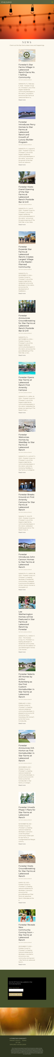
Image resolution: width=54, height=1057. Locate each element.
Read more (22, 100)
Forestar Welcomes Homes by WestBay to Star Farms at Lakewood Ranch (27, 442)
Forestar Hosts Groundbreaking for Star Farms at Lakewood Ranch (27, 871)
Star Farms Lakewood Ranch (25, 79)
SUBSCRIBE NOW (15, 994)
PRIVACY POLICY (15, 1040)
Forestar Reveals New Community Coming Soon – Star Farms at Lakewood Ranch (27, 932)
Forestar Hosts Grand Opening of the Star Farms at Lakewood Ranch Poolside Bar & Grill (26, 194)
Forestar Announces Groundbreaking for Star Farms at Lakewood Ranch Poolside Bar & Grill (27, 323)
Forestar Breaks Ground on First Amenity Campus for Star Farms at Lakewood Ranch (27, 502)
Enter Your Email (14, 987)
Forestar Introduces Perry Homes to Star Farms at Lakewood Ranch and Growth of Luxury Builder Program (27, 132)
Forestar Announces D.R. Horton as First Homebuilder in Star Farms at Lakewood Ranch (26, 753)
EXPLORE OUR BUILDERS (18, 1044)
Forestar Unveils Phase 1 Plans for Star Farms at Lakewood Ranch (27, 812)
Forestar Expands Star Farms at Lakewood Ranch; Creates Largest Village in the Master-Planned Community (26, 257)
